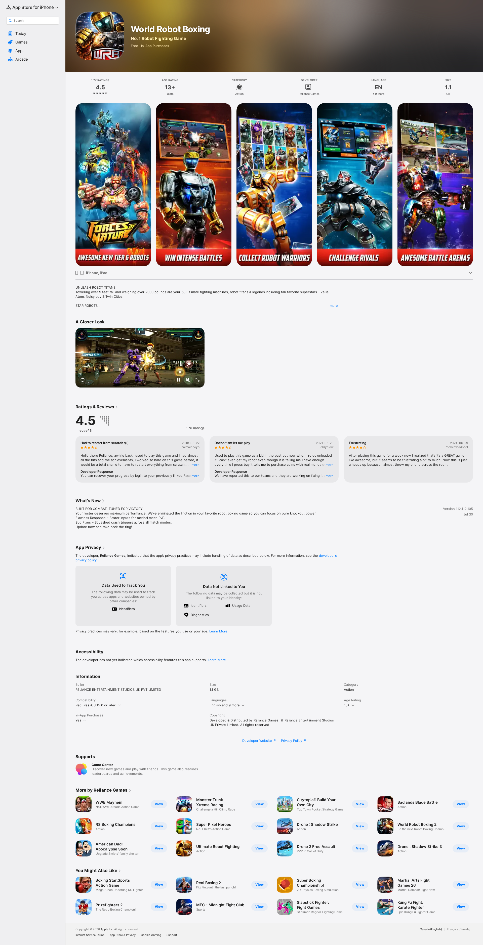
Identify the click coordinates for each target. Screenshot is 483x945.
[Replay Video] (82, 380)
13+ (347, 705)
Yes (78, 720)
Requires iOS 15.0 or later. (95, 705)
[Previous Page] (70, 185)
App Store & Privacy (123, 935)
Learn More (218, 631)
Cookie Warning (151, 935)
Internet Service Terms (89, 935)
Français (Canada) (458, 929)
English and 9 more (225, 705)
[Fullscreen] (197, 380)
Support (172, 935)
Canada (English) (431, 929)
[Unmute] (188, 380)
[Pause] (178, 380)
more (334, 306)
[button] (33, 33)
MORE (195, 465)
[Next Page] (477, 185)
